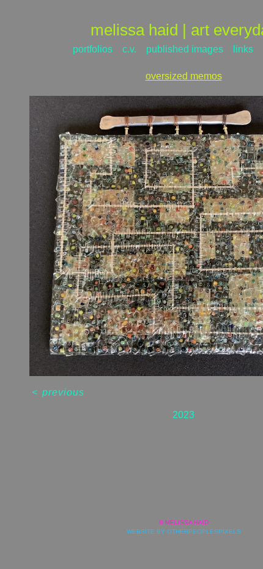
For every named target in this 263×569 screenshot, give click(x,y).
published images (184, 49)
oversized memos (184, 76)
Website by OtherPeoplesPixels (184, 531)
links (243, 49)
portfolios (93, 49)
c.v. (129, 49)
